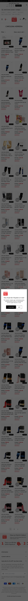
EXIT (19, 307)
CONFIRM (11, 307)
